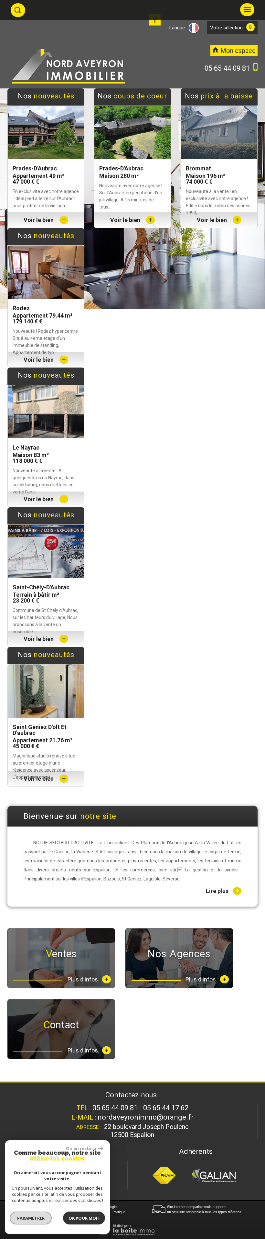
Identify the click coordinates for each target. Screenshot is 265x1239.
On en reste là (81, 1148)
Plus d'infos (88, 979)
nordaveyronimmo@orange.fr (146, 1117)
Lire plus (222, 891)
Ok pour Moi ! (84, 1218)
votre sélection (226, 28)
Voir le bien (45, 220)
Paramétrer (31, 1218)
